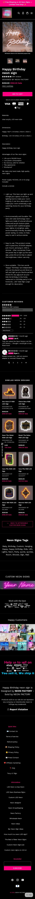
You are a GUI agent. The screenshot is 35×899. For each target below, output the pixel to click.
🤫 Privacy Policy (12, 752)
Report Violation (18, 709)
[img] (13, 336)
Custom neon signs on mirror (15, 850)
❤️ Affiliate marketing (12, 763)
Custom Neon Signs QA (15, 845)
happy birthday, (16, 549)
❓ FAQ (12, 768)
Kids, (26, 549)
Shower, (16, 555)
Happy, (5, 549)
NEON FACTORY (22, 79)
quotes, (30, 552)
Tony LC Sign (12, 773)
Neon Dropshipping (15, 808)
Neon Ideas (15, 824)
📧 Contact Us (12, 731)
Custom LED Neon (16, 797)
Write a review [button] (17, 310)
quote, (23, 552)
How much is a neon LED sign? (15, 834)
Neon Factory (15, 813)
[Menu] (31, 13)
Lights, (5, 552)
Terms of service (12, 736)
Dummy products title (16, 2)
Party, (16, 552)
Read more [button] (6, 345)
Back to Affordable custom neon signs (18, 524)
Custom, (20, 546)
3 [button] (17, 363)
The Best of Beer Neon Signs (15, 839)
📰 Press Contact (12, 758)
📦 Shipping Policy (12, 747)
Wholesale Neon (16, 818)
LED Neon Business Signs (15, 792)
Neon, (11, 552)
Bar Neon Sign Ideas (15, 829)
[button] (7, 77)
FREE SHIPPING (7, 86)
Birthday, (12, 546)
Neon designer (15, 803)
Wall (27, 555)
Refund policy (12, 742)
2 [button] (13, 363)
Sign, (22, 555)
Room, (9, 555)
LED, (31, 549)
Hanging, (29, 546)
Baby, (5, 546)
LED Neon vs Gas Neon (15, 787)
